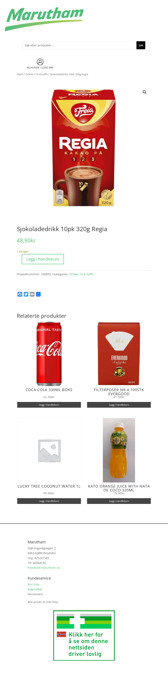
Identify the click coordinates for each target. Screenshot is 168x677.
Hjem (20, 74)
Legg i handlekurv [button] (49, 404)
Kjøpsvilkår (35, 589)
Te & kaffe (42, 74)
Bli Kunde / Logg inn (40, 67)
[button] (144, 92)
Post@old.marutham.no (44, 568)
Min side (34, 584)
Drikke (29, 74)
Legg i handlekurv (42, 259)
